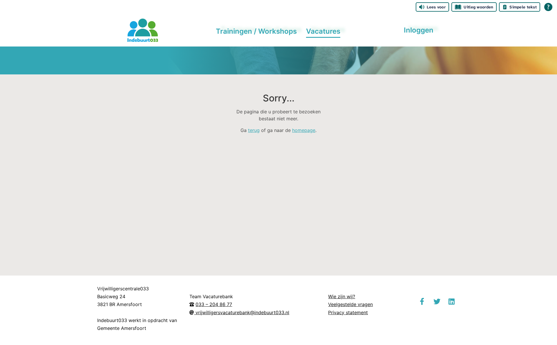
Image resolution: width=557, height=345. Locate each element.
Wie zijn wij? (341, 296)
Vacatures (323, 31)
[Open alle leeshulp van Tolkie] (548, 7)
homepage (303, 130)
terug (254, 130)
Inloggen (418, 30)
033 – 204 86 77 (214, 304)
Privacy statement (348, 312)
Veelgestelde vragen (350, 304)
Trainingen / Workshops (256, 31)
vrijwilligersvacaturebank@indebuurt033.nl (241, 312)
